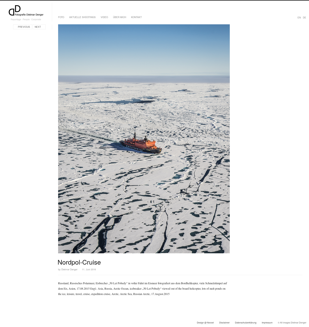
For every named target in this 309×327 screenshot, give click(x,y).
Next (38, 26)
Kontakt (136, 17)
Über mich (119, 17)
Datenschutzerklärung (245, 322)
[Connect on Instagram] (5, 323)
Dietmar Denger (69, 269)
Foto (61, 17)
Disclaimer (224, 322)
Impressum (267, 322)
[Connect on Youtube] (18, 323)
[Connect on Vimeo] (12, 323)
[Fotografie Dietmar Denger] (25, 11)
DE (304, 17)
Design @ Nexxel (205, 322)
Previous (24, 26)
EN (299, 17)
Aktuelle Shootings (82, 17)
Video (104, 17)
